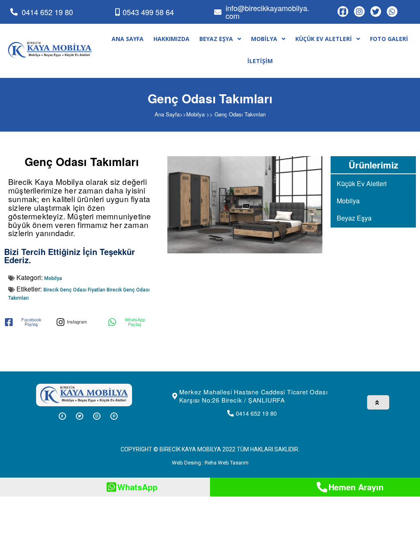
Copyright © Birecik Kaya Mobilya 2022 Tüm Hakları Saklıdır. (210, 449)
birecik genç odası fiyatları (75, 290)
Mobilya (195, 114)
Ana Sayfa (167, 114)
